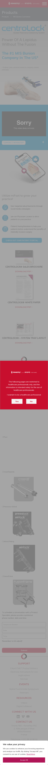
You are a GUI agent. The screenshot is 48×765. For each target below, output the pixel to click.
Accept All (24, 760)
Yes (17, 401)
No (31, 401)
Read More (31, 754)
